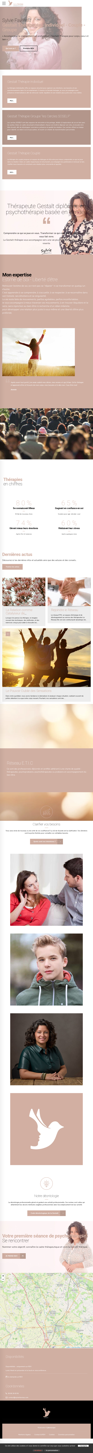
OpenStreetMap (76, 1347)
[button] (51, 1308)
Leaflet (68, 1347)
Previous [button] (9, 363)
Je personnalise (52, 1450)
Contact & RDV (39, 1435)
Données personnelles (66, 1435)
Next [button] (83, 363)
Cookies (52, 1435)
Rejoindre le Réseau (64, 610)
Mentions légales (24, 1435)
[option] (46, 35)
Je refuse (38, 1450)
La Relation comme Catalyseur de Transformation (19, 613)
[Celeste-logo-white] (46, 1413)
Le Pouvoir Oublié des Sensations (29, 691)
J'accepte (83, 1446)
